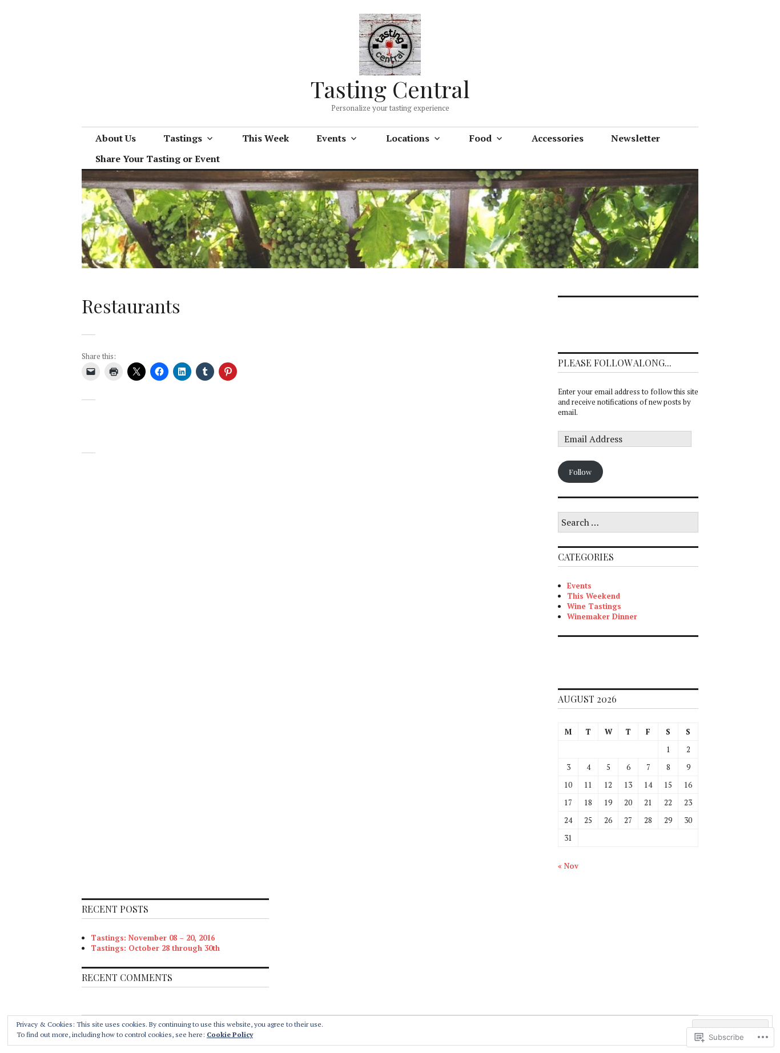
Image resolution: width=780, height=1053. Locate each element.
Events (579, 585)
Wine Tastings (594, 606)
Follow (580, 472)
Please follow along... (615, 363)
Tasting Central (390, 89)
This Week (265, 138)
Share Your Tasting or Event (157, 158)
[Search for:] (628, 523)
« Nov (568, 866)
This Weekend (593, 596)
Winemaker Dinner (602, 616)
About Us (115, 138)
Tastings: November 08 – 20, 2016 (153, 938)
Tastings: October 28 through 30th (155, 948)
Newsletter (635, 138)
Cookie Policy (230, 1034)
